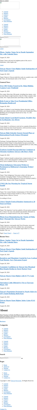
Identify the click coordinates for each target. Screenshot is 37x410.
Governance (7, 19)
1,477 (16, 233)
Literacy (6, 15)
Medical (6, 18)
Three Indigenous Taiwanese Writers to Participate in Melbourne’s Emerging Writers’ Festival (17, 167)
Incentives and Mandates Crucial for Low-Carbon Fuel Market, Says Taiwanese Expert (18, 259)
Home (5, 365)
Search (2, 37)
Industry (6, 13)
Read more (3, 321)
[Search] (22, 358)
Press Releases (8, 21)
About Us (6, 366)
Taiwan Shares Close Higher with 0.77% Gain (17, 276)
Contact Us (7, 370)
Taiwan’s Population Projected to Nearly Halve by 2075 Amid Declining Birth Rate (18, 293)
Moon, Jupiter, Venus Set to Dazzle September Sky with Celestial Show (17, 53)
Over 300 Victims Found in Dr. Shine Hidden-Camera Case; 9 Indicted (17, 87)
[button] (1, 48)
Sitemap (6, 368)
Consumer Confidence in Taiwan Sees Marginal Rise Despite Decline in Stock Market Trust (17, 268)
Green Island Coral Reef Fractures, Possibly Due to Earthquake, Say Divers (18, 119)
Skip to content (4, 1)
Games (6, 16)
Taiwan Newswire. (16, 380)
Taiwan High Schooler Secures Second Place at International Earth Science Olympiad (17, 134)
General (6, 11)
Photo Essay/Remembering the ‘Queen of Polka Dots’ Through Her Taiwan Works (17, 218)
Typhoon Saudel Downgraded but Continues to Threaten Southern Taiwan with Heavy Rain (17, 151)
